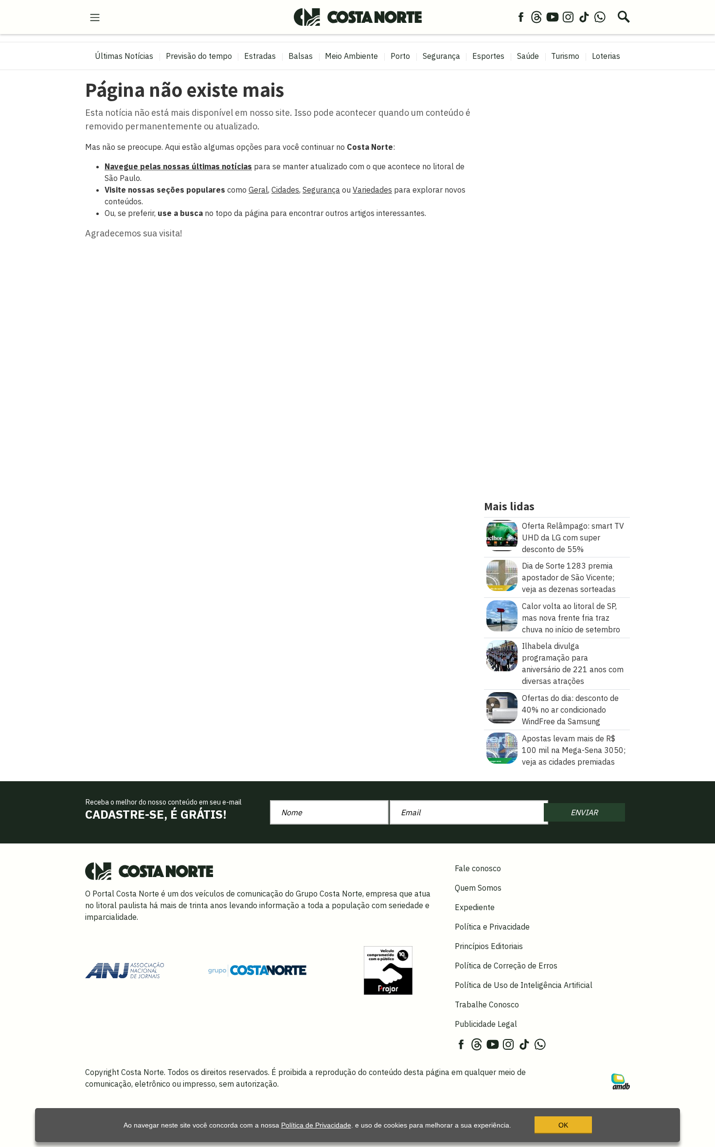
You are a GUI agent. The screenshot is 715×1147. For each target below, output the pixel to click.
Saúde (528, 56)
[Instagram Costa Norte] (568, 16)
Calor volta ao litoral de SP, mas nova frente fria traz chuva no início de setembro (571, 617)
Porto (400, 56)
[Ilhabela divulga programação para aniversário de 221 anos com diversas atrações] (502, 655)
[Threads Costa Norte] (536, 16)
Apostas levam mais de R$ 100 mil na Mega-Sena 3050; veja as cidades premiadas (574, 750)
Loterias (606, 56)
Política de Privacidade (316, 1125)
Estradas (260, 56)
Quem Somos (478, 888)
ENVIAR (584, 812)
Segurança (441, 56)
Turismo (565, 56)
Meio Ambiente (351, 56)
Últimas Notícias (124, 56)
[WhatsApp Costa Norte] (599, 16)
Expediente (475, 907)
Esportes (488, 56)
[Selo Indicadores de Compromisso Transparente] (388, 969)
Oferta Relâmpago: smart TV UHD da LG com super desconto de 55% (573, 537)
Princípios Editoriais (489, 946)
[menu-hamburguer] (95, 16)
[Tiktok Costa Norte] (584, 16)
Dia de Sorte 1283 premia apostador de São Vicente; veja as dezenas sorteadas (569, 577)
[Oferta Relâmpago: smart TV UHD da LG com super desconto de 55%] (502, 534)
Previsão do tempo (199, 56)
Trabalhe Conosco (487, 1004)
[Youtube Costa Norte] (552, 16)
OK (563, 1125)
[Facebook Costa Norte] (521, 16)
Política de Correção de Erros (506, 965)
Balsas (300, 56)
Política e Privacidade (492, 927)
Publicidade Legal (486, 1024)
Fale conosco (478, 868)
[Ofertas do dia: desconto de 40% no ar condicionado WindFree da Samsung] (502, 707)
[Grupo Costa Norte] (257, 970)
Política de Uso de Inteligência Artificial (523, 985)
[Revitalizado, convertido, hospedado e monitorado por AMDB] (620, 1080)
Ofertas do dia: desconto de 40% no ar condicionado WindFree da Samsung (570, 709)
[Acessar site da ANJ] (124, 969)
